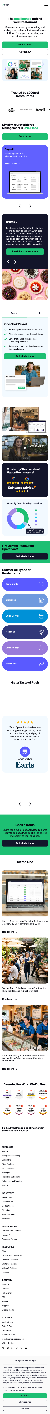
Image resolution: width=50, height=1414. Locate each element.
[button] (46, 5)
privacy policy (18, 1390)
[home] (5, 5)
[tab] (14, 313)
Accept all (25, 1395)
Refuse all (25, 1408)
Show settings (25, 1402)
